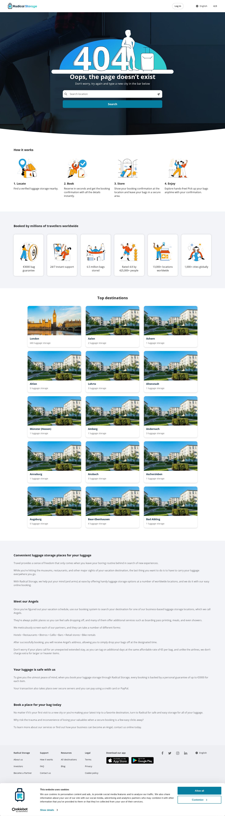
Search (112, 104)
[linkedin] (185, 752)
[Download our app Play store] (142, 760)
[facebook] (162, 752)
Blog (63, 766)
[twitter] (169, 752)
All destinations (69, 759)
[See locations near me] (158, 94)
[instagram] (177, 752)
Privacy (88, 766)
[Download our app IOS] (117, 760)
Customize (197, 799)
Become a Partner (23, 773)
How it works (46, 759)
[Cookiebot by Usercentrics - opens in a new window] (19, 810)
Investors (18, 766)
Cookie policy (91, 773)
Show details (47, 810)
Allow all (199, 790)
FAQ (42, 766)
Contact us (45, 773)
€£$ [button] (214, 6)
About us (18, 759)
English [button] (203, 6)
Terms (88, 759)
